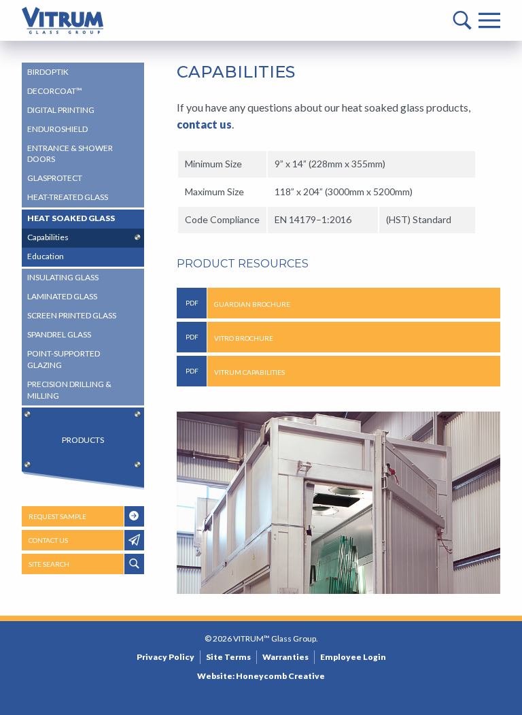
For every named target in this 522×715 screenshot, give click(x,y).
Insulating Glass (63, 277)
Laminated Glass (62, 296)
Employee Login (353, 657)
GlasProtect (54, 178)
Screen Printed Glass (71, 315)
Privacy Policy (165, 657)
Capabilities (48, 237)
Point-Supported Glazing (63, 359)
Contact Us (48, 540)
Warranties (285, 657)
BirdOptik (48, 72)
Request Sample (57, 516)
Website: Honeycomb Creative (261, 676)
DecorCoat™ (54, 91)
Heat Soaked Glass (71, 218)
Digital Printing (60, 110)
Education (45, 256)
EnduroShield (57, 129)
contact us (204, 124)
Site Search (49, 564)
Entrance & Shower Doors (70, 154)
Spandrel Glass (59, 334)
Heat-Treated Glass (67, 197)
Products (83, 440)
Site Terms (228, 657)
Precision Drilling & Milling (69, 390)
